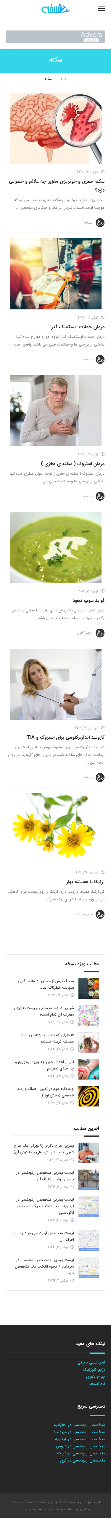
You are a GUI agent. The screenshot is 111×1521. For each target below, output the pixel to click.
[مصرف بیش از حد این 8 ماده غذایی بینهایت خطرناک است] (88, 988)
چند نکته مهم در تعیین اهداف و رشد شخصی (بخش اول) (45, 1092)
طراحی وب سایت (76, 1509)
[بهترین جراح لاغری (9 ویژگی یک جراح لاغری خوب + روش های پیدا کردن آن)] (88, 1153)
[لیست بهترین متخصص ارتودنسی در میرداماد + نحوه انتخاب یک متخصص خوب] (88, 1267)
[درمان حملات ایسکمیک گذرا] (55, 273)
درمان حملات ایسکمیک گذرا (77, 327)
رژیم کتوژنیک (94, 1369)
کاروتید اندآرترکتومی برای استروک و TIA (65, 737)
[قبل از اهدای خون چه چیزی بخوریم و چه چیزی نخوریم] (88, 1069)
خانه (63, 79)
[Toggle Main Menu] (101, 8)
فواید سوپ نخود (88, 600)
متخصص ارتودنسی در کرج (82, 1460)
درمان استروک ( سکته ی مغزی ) (72, 464)
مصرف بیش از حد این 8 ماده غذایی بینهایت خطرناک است (46, 984)
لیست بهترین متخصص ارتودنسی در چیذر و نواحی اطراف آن (45, 1176)
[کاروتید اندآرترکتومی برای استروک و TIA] (55, 684)
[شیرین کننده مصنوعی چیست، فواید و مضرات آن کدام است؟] (88, 1015)
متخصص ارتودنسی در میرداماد (79, 1432)
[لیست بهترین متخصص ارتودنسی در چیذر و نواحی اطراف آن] (88, 1180)
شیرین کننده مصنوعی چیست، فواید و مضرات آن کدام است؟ (43, 1011)
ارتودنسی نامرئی (91, 1362)
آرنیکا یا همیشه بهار (85, 882)
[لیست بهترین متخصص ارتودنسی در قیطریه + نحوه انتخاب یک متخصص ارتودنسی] (88, 1206)
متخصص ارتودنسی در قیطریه (80, 1439)
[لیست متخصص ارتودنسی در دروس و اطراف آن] (88, 1240)
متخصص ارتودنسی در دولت (81, 1453)
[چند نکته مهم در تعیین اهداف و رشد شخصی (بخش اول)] (88, 1096)
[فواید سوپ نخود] (55, 547)
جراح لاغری (95, 1376)
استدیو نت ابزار (32, 1509)
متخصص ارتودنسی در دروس (80, 1446)
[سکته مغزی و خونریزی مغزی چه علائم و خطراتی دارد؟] (55, 128)
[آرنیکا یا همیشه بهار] (55, 828)
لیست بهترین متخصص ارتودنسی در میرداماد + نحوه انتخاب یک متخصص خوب (44, 1266)
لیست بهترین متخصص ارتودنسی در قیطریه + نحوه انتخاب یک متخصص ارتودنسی (45, 1206)
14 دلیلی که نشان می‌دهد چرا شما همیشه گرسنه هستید (47, 1038)
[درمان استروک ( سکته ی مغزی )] (55, 410)
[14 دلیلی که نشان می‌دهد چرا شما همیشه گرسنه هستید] (88, 1042)
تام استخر (97, 1383)
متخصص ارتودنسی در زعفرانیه (79, 1425)
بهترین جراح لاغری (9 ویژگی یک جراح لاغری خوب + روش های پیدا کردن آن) (44, 1149)
